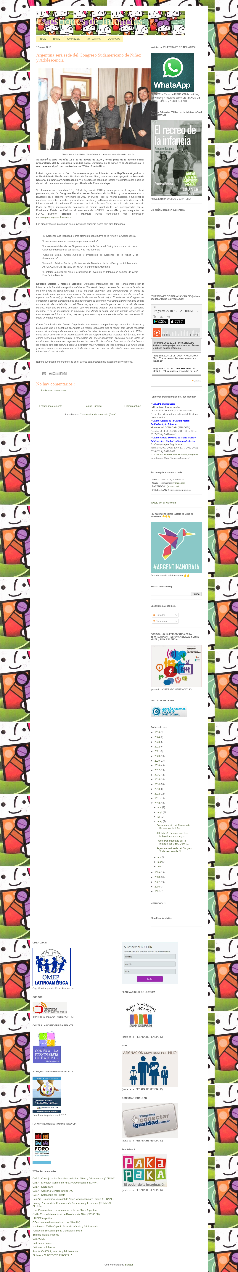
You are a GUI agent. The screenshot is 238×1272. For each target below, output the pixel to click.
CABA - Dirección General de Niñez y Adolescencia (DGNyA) (65, 1182)
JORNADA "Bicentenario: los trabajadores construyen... (172, 834)
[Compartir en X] (58, 373)
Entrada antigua (132, 406)
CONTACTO (114, 39)
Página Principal (93, 406)
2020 (157, 756)
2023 (157, 742)
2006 (157, 886)
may (160, 821)
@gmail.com (178, 482)
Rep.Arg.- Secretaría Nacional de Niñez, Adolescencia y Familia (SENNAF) (73, 1199)
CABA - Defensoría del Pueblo (49, 1195)
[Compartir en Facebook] (61, 373)
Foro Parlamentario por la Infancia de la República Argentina (65, 1210)
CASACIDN (39, 1238)
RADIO (56, 39)
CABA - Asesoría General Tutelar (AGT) (54, 1190)
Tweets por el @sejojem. (164, 502)
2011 (157, 798)
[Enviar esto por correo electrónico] (50, 373)
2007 (157, 882)
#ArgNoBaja (73, 39)
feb (159, 866)
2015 (157, 779)
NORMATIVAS (93, 39)
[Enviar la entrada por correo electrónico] (43, 373)
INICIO (43, 39)
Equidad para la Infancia (46, 1234)
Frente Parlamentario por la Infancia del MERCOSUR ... (173, 842)
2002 (157, 891)
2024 (157, 737)
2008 (157, 877)
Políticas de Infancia (44, 1247)
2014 (157, 784)
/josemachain (173, 486)
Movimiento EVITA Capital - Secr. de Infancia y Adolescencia (65, 1226)
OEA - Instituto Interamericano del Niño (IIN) (56, 1222)
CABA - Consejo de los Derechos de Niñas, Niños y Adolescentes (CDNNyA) (74, 1178)
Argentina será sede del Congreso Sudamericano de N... (175, 850)
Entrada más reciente (50, 406)
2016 (157, 775)
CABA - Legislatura (43, 1186)
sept (160, 812)
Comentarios (162, 621)
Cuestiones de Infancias (89, 21)
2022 (157, 746)
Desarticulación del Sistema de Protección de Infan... (173, 827)
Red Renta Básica (42, 1243)
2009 (157, 872)
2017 (157, 770)
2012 (157, 793)
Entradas (160, 615)
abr (159, 857)
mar (159, 862)
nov (159, 807)
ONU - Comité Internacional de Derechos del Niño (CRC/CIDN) (66, 1214)
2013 (157, 789)
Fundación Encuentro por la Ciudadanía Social (57, 1230)
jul (159, 816)
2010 (157, 803)
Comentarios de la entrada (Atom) (98, 414)
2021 (157, 751)
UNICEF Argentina (42, 1218)
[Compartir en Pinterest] (65, 373)
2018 (157, 765)
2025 (157, 732)
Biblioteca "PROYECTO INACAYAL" (52, 1255)
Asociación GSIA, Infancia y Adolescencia (55, 1251)
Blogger (129, 1264)
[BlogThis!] (54, 373)
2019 (157, 760)
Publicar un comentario (53, 390)
